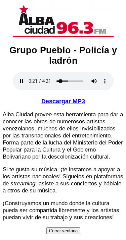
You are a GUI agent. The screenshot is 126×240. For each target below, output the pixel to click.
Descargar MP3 (63, 101)
